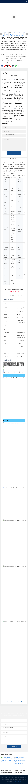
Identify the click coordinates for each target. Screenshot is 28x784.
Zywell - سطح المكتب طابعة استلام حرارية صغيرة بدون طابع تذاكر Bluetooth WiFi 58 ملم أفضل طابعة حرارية (7, 117)
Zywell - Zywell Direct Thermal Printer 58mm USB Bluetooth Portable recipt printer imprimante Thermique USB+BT (19, 88)
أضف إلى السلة (7, 90)
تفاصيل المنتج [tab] (13, 158)
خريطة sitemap (17, 781)
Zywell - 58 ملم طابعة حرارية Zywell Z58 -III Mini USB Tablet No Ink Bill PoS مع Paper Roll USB (7, 103)
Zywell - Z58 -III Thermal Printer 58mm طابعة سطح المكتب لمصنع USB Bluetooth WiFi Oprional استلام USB (19, 103)
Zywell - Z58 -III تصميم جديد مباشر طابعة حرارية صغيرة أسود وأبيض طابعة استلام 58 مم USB (19, 116)
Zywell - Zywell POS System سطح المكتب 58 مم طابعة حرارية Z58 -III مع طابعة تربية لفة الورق (7, 86)
